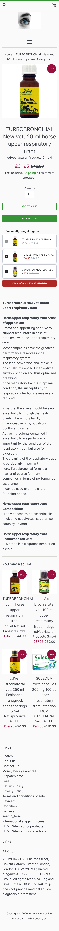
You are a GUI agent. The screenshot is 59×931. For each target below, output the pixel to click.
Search (7, 756)
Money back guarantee (19, 771)
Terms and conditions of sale (23, 796)
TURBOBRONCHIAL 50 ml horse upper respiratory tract (38, 254)
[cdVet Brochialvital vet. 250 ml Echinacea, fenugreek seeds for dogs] (14, 661)
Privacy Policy (12, 791)
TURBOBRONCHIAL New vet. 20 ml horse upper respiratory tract (38, 239)
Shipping (30, 173)
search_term (11, 816)
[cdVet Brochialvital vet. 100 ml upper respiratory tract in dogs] (44, 582)
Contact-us (10, 766)
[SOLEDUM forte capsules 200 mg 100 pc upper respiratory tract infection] (44, 661)
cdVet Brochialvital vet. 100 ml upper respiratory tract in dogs (38, 269)
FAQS (6, 781)
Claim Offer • (29, 283)
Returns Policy (13, 786)
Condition (9, 806)
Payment (9, 801)
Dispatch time (12, 776)
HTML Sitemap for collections (24, 831)
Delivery (8, 811)
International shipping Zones (23, 821)
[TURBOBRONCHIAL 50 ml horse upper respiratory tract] (14, 582)
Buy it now (29, 218)
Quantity (29, 188)
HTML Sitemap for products (22, 826)
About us (9, 761)
